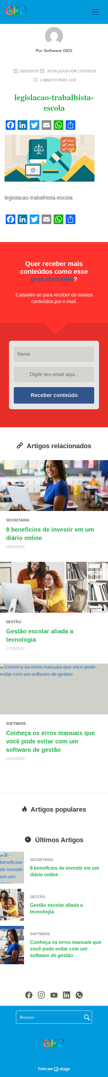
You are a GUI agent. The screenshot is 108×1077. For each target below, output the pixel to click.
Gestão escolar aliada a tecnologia (56, 908)
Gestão (13, 622)
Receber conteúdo (54, 395)
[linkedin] (66, 995)
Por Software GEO (54, 50)
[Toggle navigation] (95, 12)
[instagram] (41, 995)
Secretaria (17, 520)
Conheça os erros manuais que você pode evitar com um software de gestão (50, 741)
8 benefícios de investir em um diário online (64, 871)
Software (16, 724)
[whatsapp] (79, 995)
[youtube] (54, 995)
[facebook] (28, 995)
